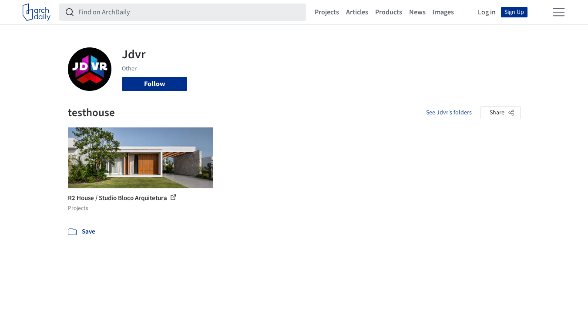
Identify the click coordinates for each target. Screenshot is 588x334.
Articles (357, 12)
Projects (327, 12)
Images (443, 12)
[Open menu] (559, 12)
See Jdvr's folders (449, 113)
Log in (487, 12)
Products (388, 12)
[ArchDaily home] (36, 12)
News (417, 12)
